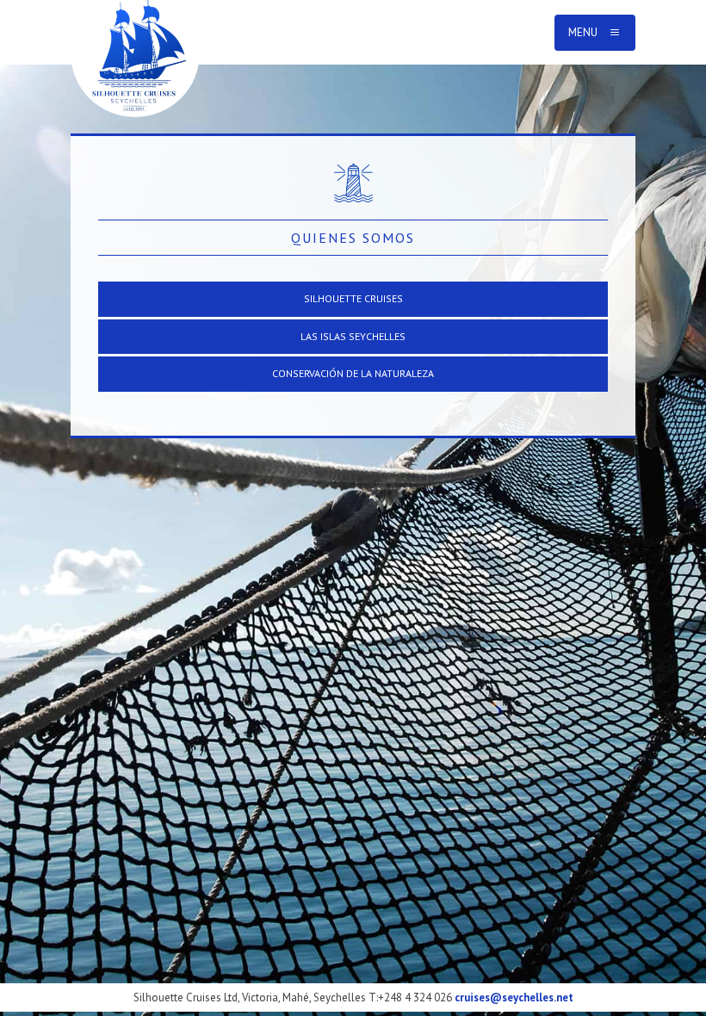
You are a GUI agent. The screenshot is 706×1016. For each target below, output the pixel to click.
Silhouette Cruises (353, 298)
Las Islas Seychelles (353, 336)
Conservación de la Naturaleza (353, 373)
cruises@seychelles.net (514, 997)
